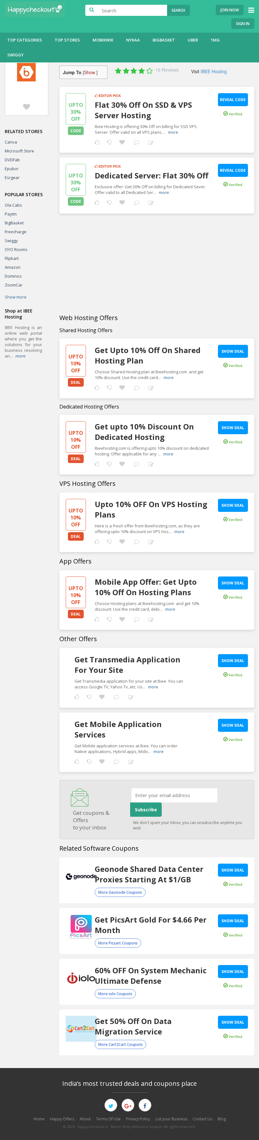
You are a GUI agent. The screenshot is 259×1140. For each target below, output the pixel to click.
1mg (215, 40)
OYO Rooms (16, 249)
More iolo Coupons (115, 993)
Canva (11, 142)
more (20, 356)
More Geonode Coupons (120, 892)
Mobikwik (103, 40)
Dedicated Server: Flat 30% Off (151, 175)
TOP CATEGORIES (24, 40)
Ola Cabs (13, 205)
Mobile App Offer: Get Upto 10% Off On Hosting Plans (146, 586)
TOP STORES (67, 40)
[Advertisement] (156, 264)
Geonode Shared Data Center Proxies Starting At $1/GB (149, 874)
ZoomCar (13, 285)
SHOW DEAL (232, 351)
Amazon (13, 267)
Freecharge (16, 232)
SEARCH (178, 10)
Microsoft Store (19, 151)
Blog (222, 1119)
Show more (16, 297)
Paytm (11, 214)
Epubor (12, 168)
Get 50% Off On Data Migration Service (133, 1026)
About (85, 1119)
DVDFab (12, 160)
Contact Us (202, 1119)
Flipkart (12, 258)
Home (39, 1119)
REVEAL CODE (233, 99)
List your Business (171, 1119)
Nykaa (133, 40)
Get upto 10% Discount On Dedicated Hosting (144, 431)
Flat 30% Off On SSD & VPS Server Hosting (143, 110)
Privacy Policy (138, 1119)
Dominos (13, 276)
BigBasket (164, 40)
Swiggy (15, 55)
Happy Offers (62, 1119)
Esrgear (12, 177)
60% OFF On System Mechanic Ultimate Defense (151, 975)
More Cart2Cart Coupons (120, 1044)
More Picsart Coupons (118, 943)
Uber (193, 40)
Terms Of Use (108, 1119)
